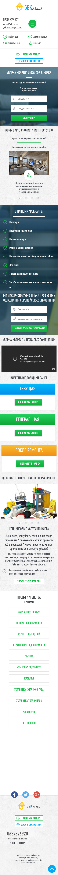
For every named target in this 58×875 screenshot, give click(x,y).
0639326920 (17, 834)
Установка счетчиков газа (29, 689)
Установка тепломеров (29, 701)
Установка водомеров (29, 667)
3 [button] (32, 198)
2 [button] (26, 198)
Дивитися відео (40, 37)
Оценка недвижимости (29, 623)
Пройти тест (13, 37)
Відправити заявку (28, 402)
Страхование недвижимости (29, 645)
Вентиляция (29, 723)
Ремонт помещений (29, 634)
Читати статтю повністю (29, 581)
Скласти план (14, 43)
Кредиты (29, 678)
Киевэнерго (29, 712)
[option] (29, 172)
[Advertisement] (29, 757)
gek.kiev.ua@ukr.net (17, 838)
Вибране (37, 43)
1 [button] (20, 198)
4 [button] (38, 198)
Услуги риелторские (29, 612)
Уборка (29, 656)
